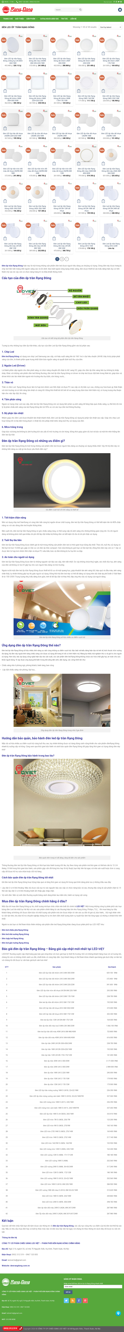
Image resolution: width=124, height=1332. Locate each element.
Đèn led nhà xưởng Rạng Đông (15, 934)
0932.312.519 (10, 1328)
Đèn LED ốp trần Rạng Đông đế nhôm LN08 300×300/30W (12, 98)
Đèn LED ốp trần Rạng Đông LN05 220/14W (111, 97)
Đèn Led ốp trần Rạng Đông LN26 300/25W (12, 207)
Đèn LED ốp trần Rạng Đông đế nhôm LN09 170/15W (111, 61)
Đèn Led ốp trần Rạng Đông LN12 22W (111, 245)
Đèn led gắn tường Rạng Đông (15, 943)
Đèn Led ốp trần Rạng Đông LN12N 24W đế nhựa (111, 208)
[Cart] (120, 10)
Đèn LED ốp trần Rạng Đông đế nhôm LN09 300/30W (61, 61)
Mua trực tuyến (108, 2)
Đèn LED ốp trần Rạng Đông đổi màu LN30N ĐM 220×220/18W (37, 61)
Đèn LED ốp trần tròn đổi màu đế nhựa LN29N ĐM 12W (62, 171)
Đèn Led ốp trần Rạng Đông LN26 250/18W (37, 207)
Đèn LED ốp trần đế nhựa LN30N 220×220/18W (13, 135)
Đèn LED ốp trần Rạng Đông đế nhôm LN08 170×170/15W (61, 98)
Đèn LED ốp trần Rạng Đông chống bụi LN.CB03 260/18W (13, 61)
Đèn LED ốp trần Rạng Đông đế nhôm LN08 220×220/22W (37, 98)
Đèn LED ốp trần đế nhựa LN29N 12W (111, 135)
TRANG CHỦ (8, 19)
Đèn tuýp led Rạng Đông (12, 938)
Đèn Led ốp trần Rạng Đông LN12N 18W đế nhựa (86, 208)
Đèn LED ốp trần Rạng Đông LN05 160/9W (86, 97)
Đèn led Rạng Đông (10, 356)
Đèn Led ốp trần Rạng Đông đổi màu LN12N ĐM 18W (37, 246)
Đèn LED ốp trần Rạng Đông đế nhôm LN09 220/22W (86, 61)
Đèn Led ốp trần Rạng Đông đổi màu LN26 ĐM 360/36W (111, 171)
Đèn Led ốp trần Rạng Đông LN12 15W (86, 245)
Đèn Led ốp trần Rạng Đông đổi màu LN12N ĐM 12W (12, 246)
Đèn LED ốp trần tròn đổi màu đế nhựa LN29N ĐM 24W (37, 171)
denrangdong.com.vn (20, 1266)
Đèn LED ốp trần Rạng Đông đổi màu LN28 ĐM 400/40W (86, 171)
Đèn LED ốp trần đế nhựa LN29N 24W (62, 135)
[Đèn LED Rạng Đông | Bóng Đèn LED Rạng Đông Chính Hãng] (26, 9)
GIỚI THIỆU (19, 19)
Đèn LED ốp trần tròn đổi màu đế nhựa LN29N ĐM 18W (13, 171)
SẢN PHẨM (30, 19)
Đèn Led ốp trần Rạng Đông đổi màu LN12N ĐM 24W (62, 246)
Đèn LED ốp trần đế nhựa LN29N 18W (86, 135)
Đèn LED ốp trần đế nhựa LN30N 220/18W (37, 135)
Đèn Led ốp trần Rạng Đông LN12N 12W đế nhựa (62, 208)
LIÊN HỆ (73, 19)
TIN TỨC (64, 19)
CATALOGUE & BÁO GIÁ (49, 19)
